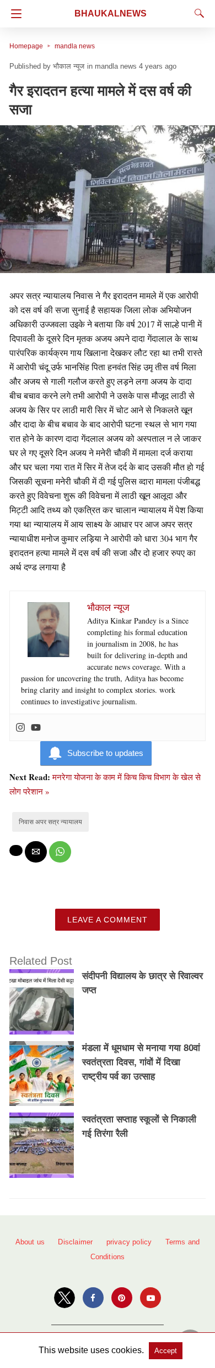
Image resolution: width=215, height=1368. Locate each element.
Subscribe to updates (105, 753)
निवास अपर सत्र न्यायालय (50, 822)
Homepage (26, 46)
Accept (165, 1351)
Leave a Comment (107, 919)
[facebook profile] (93, 1298)
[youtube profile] (150, 1298)
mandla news (75, 46)
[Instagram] (20, 727)
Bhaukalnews (110, 13)
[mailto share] (36, 852)
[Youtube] (36, 727)
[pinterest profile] (121, 1298)
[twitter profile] (64, 1298)
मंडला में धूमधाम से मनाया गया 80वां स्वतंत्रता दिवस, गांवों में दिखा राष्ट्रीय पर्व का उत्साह (141, 1062)
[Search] (197, 13)
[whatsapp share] (60, 852)
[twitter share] (16, 850)
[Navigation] (13, 13)
